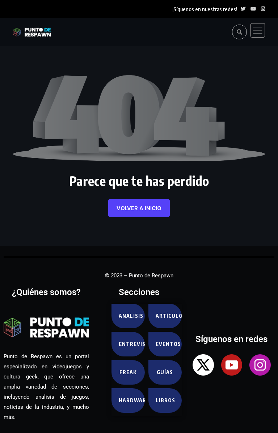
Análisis (131, 316)
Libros (165, 400)
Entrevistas (132, 344)
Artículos (169, 316)
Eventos (168, 344)
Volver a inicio (139, 208)
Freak (128, 372)
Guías (165, 372)
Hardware (132, 400)
